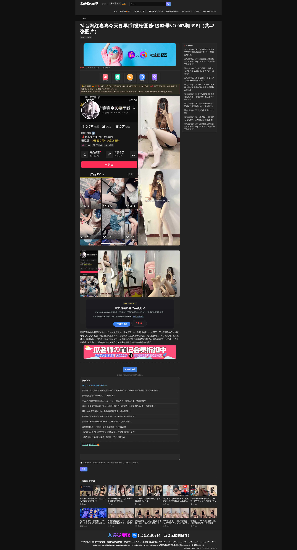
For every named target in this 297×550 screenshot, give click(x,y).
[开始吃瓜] (130, 78)
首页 (115, 11)
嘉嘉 (82, 37)
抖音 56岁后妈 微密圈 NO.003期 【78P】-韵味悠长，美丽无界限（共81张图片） (114, 401)
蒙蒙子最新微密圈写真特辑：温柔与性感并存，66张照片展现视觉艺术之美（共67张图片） (119, 406)
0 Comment (106, 68)
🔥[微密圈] (96, 86)
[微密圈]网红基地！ (173, 11)
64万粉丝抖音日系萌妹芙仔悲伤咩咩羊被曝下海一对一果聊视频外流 (199, 52)
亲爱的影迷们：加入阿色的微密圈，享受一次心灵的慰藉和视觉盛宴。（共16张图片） (148, 523)
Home (84, 18)
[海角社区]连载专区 (156, 11)
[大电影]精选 (187, 11)
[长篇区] (117, 78)
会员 (151, 86)
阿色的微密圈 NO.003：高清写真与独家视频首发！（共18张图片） (121, 523)
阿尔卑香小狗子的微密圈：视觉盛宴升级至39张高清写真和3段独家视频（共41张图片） (176, 501)
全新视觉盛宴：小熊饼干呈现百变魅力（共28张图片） (104, 427)
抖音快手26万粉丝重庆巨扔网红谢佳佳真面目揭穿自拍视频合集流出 (199, 87)
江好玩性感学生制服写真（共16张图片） (99, 396)
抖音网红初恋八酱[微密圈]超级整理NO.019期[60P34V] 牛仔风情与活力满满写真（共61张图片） (121, 391)
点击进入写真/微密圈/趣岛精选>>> (94, 385)
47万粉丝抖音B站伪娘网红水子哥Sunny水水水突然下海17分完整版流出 (199, 61)
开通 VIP (139, 323)
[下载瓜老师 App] (124, 3)
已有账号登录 (121, 324)
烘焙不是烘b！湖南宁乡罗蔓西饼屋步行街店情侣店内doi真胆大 (199, 71)
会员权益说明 (138, 317)
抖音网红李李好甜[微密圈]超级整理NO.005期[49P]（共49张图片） (109, 416)
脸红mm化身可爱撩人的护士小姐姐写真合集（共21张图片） (106, 411)
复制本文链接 (130, 369)
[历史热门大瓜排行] (140, 11)
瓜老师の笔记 (89, 3)
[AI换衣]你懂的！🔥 (90, 444)
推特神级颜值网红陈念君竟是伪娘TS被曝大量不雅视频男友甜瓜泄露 (199, 96)
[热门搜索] (154, 78)
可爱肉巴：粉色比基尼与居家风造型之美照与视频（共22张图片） (109, 432)
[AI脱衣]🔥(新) (125, 11)
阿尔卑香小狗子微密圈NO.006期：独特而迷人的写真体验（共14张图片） (93, 523)
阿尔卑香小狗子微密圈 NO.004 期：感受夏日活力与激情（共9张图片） (203, 501)
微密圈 (89, 37)
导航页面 (214, 548)
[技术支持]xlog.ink (209, 11)
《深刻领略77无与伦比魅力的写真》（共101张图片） (104, 437)
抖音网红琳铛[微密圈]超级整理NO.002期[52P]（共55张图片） (107, 422)
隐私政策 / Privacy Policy (192, 548)
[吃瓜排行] (105, 78)
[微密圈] (142, 78)
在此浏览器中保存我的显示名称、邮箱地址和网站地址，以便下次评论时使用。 (111, 463)
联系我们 (197, 11)
